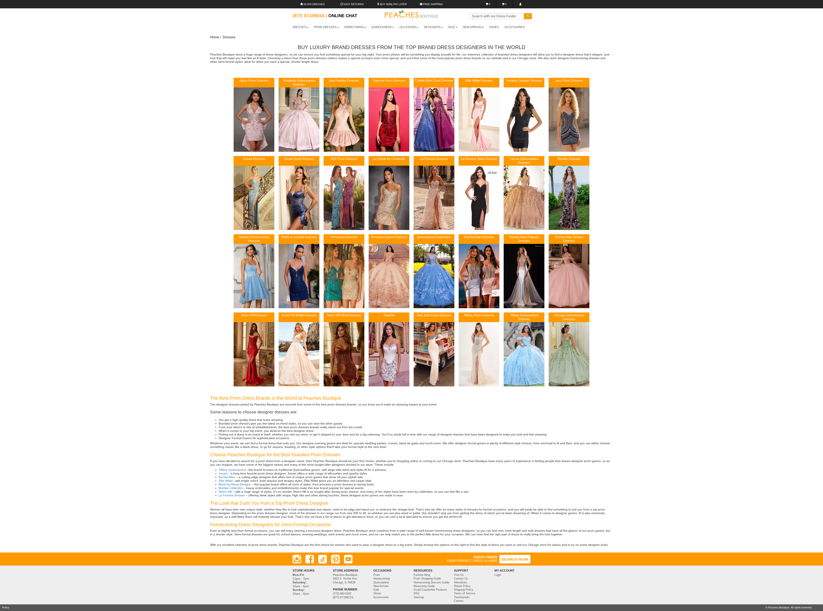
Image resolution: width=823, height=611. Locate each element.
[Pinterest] (335, 559)
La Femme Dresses (434, 159)
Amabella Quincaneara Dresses (299, 82)
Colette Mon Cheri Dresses (434, 80)
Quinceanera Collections (434, 237)
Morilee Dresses (569, 159)
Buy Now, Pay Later (393, 4)
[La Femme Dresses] (434, 197)
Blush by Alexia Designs (235, 484)
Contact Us (461, 578)
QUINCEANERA (381, 27)
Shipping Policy (463, 589)
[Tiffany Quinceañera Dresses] (524, 354)
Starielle (389, 315)
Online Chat (342, 15)
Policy (5, 607)
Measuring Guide (424, 586)
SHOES (494, 27)
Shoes (377, 593)
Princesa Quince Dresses (389, 237)
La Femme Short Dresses (479, 159)
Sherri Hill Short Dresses (344, 315)
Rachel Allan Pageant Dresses (524, 239)
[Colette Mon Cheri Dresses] (434, 119)
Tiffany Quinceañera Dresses (524, 317)
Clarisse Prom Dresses (388, 80)
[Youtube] (348, 559)
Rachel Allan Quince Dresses (569, 239)
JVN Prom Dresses (344, 159)
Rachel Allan (227, 477)
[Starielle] (389, 354)
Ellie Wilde (226, 480)
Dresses (229, 37)
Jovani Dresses (254, 159)
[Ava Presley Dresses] (344, 119)
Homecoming (381, 578)
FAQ (416, 593)
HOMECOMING (354, 27)
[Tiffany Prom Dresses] (479, 354)
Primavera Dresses (344, 237)
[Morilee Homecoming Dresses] (254, 276)
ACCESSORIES (515, 27)
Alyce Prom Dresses (254, 80)
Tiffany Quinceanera (233, 469)
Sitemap (419, 597)
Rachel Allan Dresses (479, 237)
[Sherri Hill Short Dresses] (344, 354)
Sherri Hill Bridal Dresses (299, 315)
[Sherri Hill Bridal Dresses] (299, 354)
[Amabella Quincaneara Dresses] (299, 119)
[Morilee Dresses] (569, 197)
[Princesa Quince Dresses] (389, 276)
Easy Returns (353, 4)
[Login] (520, 4)
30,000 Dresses (314, 4)
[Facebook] (309, 559)
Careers (459, 600)
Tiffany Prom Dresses (479, 315)
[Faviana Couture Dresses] (524, 119)
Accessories (381, 597)
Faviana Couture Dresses (524, 80)
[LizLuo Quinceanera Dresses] (524, 197)
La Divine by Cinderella (389, 159)
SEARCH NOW (515, 559)
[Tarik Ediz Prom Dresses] (434, 354)
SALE (451, 27)
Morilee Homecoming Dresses (254, 239)
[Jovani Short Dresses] (299, 197)
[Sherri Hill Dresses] (254, 354)
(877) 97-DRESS (343, 597)
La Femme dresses (232, 495)
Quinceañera (381, 582)
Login (497, 574)
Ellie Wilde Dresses (479, 80)
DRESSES (299, 27)
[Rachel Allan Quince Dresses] (569, 276)
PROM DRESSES (325, 27)
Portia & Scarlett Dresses (299, 237)
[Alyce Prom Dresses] (254, 119)
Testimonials (462, 597)
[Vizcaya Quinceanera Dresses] (569, 354)
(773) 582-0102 (342, 593)
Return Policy (462, 586)
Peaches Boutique (779, 607)
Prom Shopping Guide (427, 578)
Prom (376, 574)
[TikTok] (322, 559)
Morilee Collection (231, 488)
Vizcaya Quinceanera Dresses (569, 317)
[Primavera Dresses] (344, 276)
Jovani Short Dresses (299, 159)
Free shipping (432, 4)
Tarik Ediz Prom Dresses (434, 315)
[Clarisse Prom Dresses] (389, 119)
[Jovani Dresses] (254, 197)
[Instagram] (297, 559)
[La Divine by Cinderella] (389, 197)
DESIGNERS (432, 27)
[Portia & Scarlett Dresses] (299, 276)
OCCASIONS (407, 27)
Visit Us (459, 574)
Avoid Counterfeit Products (430, 589)
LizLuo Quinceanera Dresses (524, 160)
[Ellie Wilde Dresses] (479, 119)
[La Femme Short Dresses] (479, 197)
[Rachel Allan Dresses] (479, 276)
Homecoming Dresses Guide (431, 582)
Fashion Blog (422, 574)
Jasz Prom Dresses (569, 80)
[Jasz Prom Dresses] (569, 119)
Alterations (460, 582)
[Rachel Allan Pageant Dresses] (524, 276)
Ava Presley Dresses (344, 80)
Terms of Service (464, 593)
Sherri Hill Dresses (254, 315)
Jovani (223, 473)
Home (214, 37)
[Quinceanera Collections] (434, 276)
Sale (376, 589)
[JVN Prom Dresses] (344, 197)
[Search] (528, 16)
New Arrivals (473, 27)
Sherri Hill (225, 491)
